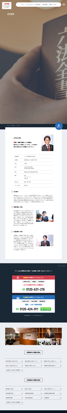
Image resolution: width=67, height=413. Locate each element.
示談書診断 (46, 397)
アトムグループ (30, 4)
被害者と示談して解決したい (50, 361)
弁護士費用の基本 (9, 393)
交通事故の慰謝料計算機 (49, 393)
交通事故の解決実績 (29, 393)
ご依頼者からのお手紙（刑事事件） (13, 370)
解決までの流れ (28, 388)
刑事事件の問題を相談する (49, 365)
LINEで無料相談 (47, 309)
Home (8, 125)
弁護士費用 (45, 4)
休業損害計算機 (9, 397)
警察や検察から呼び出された (12, 361)
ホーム (23, 4)
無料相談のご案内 (9, 388)
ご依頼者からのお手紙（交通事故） (13, 402)
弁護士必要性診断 (29, 397)
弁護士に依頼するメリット (49, 388)
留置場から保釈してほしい (30, 365)
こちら (42, 315)
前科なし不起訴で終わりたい (12, 365)
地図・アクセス (53, 4)
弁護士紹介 (38, 4)
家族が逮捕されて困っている (31, 361)
